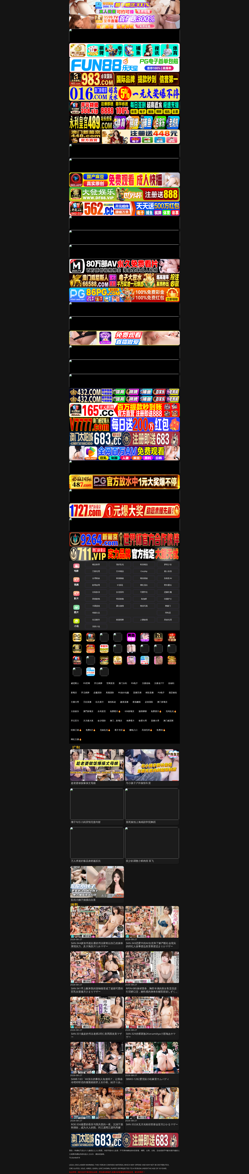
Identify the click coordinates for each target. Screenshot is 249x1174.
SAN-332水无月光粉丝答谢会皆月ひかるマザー (152, 1124)
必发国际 (149, 701)
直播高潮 (137, 692)
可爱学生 (144, 592)
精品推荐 (96, 564)
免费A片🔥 (91, 730)
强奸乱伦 (120, 564)
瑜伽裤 (144, 599)
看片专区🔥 (120, 730)
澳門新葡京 (88, 711)
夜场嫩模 (137, 701)
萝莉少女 (168, 564)
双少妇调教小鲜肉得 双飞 (140, 860)
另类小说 (96, 626)
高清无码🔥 (147, 730)
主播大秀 (75, 701)
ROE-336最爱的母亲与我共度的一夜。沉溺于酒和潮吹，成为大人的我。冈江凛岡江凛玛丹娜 (97, 1126)
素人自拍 (168, 571)
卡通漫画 (96, 606)
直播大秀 (155, 720)
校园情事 (120, 619)
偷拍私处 (112, 701)
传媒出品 (96, 612)
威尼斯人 (75, 683)
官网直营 (110, 683)
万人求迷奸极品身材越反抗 (86, 860)
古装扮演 (96, 592)
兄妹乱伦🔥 (105, 730)
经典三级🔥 (76, 730)
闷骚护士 (168, 599)
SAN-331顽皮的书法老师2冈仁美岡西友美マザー (96, 1035)
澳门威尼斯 (168, 720)
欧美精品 (144, 564)
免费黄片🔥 (156, 711)
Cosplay (143, 571)
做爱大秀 (143, 720)
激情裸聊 (143, 711)
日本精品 (120, 571)
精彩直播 (150, 692)
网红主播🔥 (76, 739)
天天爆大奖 (88, 720)
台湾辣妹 (96, 578)
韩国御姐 (120, 578)
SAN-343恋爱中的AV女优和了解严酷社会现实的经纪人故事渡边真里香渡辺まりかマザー (151, 944)
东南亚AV (168, 578)
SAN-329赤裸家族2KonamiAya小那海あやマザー (151, 1035)
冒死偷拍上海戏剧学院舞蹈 (141, 822)
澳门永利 (123, 683)
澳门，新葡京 (116, 720)
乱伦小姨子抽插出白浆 (83, 899)
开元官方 (75, 720)
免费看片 (130, 720)
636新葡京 (129, 711)
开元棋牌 (98, 683)
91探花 (120, 585)
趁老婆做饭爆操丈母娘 (83, 783)
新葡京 (74, 692)
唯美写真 (144, 606)
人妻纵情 (144, 619)
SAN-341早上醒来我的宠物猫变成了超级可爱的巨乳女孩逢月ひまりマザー (97, 990)
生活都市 (96, 619)
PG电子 (134, 683)
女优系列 (120, 592)
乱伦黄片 (100, 701)
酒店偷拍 (173, 692)
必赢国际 (98, 692)
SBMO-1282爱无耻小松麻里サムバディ (147, 1079)
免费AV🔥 (160, 730)
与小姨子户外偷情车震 (138, 783)
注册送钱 (146, 683)
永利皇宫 (102, 711)
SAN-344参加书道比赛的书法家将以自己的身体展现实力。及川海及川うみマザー (97, 944)
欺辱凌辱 (96, 585)
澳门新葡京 (162, 701)
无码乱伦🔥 (171, 711)
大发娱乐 (75, 711)
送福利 (171, 683)
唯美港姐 (144, 578)
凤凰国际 (110, 692)
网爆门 (168, 606)
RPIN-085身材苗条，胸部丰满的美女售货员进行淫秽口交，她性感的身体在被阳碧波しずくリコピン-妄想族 (152, 991)
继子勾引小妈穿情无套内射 (86, 822)
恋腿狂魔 (168, 592)
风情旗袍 (96, 599)
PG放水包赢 (123, 692)
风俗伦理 (168, 619)
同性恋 (168, 612)
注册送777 (159, 683)
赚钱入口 (133, 730)
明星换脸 (120, 599)
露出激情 (120, 606)
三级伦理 (96, 571)
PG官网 (86, 683)
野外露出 (168, 585)
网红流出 (144, 585)
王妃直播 (87, 701)
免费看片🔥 (115, 711)
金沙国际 (102, 720)
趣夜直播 (124, 701)
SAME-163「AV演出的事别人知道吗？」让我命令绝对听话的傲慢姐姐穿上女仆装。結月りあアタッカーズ (97, 1082)
